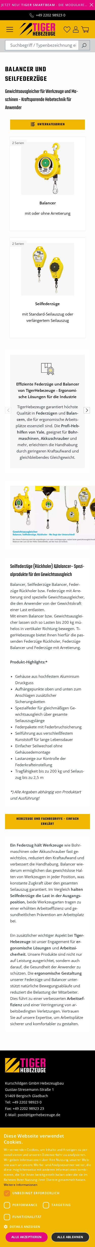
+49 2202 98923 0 (50, 15)
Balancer (63, 566)
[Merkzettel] (67, 29)
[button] (47, 1226)
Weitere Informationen (20, 1185)
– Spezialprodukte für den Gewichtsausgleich (47, 571)
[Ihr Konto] (76, 29)
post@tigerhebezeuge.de (39, 1114)
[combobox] (41, 45)
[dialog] (47, 1187)
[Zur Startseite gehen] (37, 28)
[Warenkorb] (85, 29)
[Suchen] (84, 45)
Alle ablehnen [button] (70, 1237)
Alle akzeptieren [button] (26, 1237)
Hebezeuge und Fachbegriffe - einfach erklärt (47, 822)
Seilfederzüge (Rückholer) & (33, 566)
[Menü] (9, 29)
